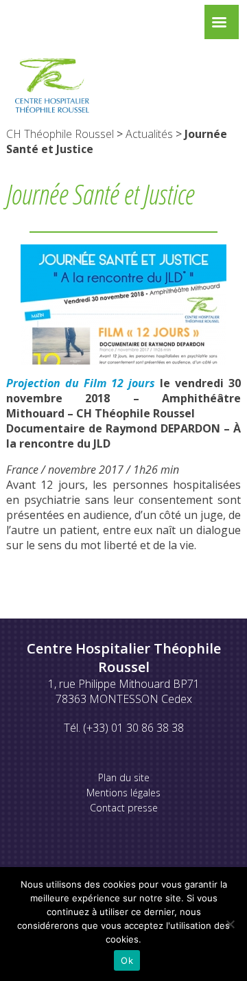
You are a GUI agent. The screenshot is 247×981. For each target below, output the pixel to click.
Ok (127, 960)
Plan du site (124, 777)
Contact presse (124, 807)
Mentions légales (123, 792)
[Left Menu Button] (218, 25)
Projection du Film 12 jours (80, 383)
